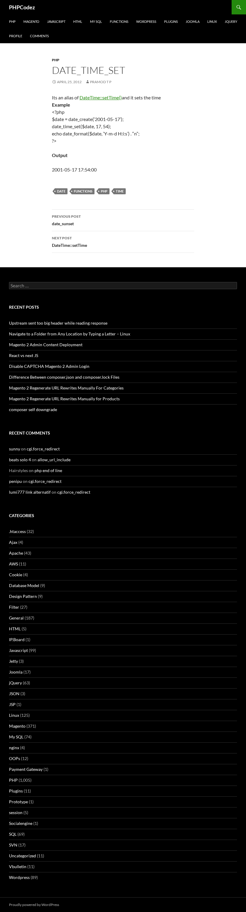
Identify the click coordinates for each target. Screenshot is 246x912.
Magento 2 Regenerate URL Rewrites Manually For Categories (66, 387)
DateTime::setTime (69, 242)
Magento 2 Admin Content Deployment (45, 344)
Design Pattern (23, 596)
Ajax (13, 542)
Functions (119, 21)
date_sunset (66, 220)
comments (39, 36)
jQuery (231, 21)
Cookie (15, 574)
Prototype (18, 801)
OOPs (14, 758)
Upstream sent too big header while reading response (58, 323)
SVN (13, 844)
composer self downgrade (33, 409)
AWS (13, 563)
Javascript (56, 21)
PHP (12, 21)
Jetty (13, 661)
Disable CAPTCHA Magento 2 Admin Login (49, 366)
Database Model (24, 585)
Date (61, 191)
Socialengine (20, 823)
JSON (14, 693)
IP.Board (17, 639)
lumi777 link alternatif (30, 492)
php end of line (48, 470)
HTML (77, 21)
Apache (16, 553)
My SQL (96, 21)
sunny (14, 448)
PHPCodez (22, 7)
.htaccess (17, 531)
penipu (15, 481)
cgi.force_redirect (43, 448)
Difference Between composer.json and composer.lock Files (64, 377)
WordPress (146, 21)
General (16, 617)
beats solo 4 (20, 459)
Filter (14, 607)
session (15, 812)
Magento (31, 21)
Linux (212, 21)
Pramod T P (100, 82)
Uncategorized (22, 855)
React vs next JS (23, 355)
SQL (12, 834)
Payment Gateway (26, 769)
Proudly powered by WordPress (34, 904)
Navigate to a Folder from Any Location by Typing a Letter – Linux (69, 333)
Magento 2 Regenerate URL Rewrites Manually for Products (64, 398)
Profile (15, 36)
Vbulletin (17, 866)
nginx (14, 747)
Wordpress (19, 877)
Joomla (193, 21)
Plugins (171, 21)
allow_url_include (54, 459)
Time (120, 191)
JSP (12, 704)
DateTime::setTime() (101, 97)
